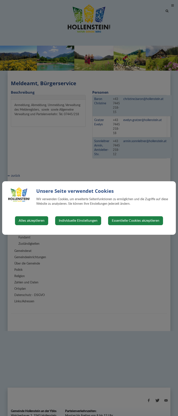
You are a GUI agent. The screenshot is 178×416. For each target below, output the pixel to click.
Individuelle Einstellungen (78, 220)
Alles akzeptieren (31, 220)
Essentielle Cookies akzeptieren (135, 220)
